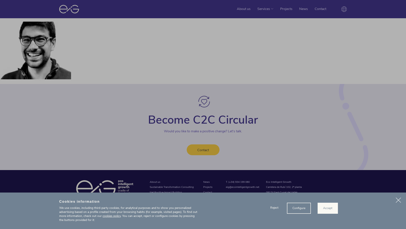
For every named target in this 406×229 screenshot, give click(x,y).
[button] (398, 201)
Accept (327, 208)
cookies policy (112, 216)
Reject (274, 208)
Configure (298, 208)
